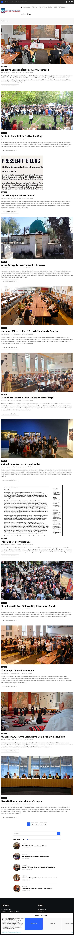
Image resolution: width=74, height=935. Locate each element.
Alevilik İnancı (43, 7)
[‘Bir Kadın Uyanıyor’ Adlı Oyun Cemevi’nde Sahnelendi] (16, 877)
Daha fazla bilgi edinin (9, 86)
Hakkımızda (26, 7)
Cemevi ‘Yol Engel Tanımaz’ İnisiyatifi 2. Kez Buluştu (38, 867)
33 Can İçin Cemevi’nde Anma (17, 670)
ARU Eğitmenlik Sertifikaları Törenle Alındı (35, 856)
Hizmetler (34, 7)
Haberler (24, 843)
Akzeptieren (33, 923)
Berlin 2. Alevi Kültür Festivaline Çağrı (22, 136)
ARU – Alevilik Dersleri (60, 7)
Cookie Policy (5, 932)
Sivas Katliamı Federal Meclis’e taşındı (22, 801)
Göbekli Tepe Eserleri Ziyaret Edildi (20, 464)
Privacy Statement (12, 932)
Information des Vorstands (15, 542)
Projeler (23, 14)
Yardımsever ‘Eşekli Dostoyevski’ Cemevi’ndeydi (37, 888)
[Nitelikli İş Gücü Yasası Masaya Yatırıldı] (16, 845)
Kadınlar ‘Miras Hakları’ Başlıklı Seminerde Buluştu (29, 331)
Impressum (18, 932)
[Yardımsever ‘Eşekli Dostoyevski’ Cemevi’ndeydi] (16, 888)
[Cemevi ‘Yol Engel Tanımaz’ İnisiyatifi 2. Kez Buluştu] (16, 867)
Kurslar (50, 7)
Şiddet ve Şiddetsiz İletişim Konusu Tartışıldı (25, 70)
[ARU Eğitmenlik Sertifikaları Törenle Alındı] (16, 856)
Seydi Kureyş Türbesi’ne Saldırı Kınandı (20, 1)
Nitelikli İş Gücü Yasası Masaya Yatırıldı (34, 846)
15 (41, 824)
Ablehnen (52, 923)
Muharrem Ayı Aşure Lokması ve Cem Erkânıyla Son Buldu (33, 737)
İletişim (29, 14)
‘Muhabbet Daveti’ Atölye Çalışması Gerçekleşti (27, 398)
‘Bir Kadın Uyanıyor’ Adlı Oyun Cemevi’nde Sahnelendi (39, 878)
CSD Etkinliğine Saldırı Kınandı (18, 196)
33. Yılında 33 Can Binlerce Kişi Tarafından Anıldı (28, 606)
